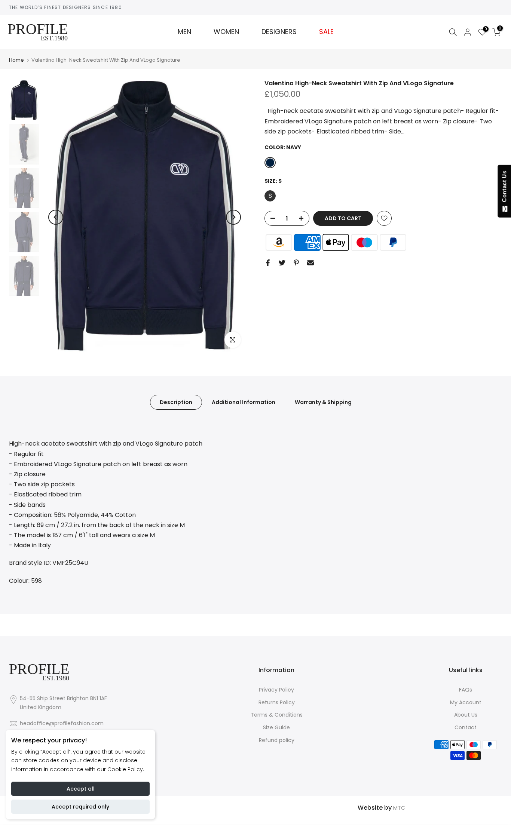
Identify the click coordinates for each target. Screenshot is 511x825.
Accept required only (80, 806)
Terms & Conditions (277, 714)
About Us (465, 714)
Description (176, 402)
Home (16, 60)
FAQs (465, 689)
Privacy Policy (276, 689)
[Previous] (55, 217)
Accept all (81, 788)
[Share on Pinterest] (296, 262)
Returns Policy (276, 702)
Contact (466, 727)
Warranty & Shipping (323, 402)
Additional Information (243, 402)
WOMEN (226, 31)
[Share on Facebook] (267, 262)
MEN (184, 31)
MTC (399, 808)
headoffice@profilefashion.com (62, 723)
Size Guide (276, 727)
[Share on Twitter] (282, 262)
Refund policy (276, 740)
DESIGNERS (279, 31)
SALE (326, 31)
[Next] (233, 217)
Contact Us (504, 188)
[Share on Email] (310, 262)
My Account (465, 702)
